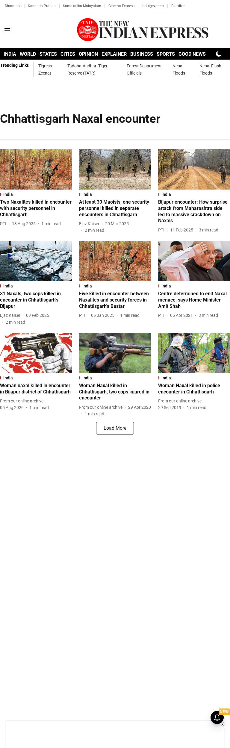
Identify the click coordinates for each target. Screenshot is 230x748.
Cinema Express (121, 6)
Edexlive (177, 6)
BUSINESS (141, 54)
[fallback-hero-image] (36, 169)
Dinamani (13, 6)
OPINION (88, 54)
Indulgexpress (153, 6)
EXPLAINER (114, 54)
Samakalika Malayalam (82, 6)
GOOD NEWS (192, 54)
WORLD (28, 54)
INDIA (10, 54)
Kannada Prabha (42, 6)
